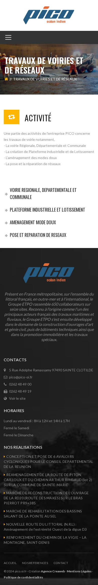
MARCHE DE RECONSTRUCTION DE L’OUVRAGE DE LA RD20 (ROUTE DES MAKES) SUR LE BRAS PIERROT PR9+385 (46, 498)
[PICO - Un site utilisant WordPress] (49, 15)
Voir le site (17, 398)
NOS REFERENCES (35, 563)
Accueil (10, 563)
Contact (61, 563)
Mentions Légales (79, 571)
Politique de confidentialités (23, 577)
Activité (38, 118)
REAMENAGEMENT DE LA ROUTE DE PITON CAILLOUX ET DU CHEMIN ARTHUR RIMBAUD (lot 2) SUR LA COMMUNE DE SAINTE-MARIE (48, 479)
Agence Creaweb (53, 571)
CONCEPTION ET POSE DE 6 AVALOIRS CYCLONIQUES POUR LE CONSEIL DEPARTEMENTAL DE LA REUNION (48, 461)
